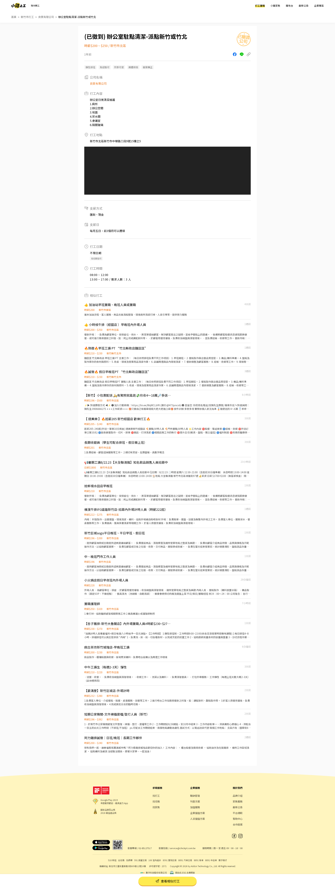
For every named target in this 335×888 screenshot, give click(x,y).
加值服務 (195, 807)
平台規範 (238, 813)
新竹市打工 (27, 17)
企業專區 (319, 5)
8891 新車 (198, 860)
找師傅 (129, 860)
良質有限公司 (46, 17)
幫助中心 (238, 818)
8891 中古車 (211, 860)
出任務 (121, 860)
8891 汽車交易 (185, 860)
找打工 (156, 795)
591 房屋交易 (140, 860)
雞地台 (289, 5)
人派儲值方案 (197, 818)
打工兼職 (260, 5)
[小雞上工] (18, 5)
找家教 (156, 807)
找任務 (156, 801)
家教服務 (238, 801)
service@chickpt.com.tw (182, 848)
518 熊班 (112, 860)
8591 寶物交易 (170, 860)
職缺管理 (195, 795)
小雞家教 (275, 5)
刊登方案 (195, 801)
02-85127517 (145, 848)
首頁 (13, 17)
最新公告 (303, 5)
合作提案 (238, 824)
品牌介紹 (238, 795)
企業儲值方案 (197, 813)
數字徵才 (223, 860)
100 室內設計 (154, 860)
